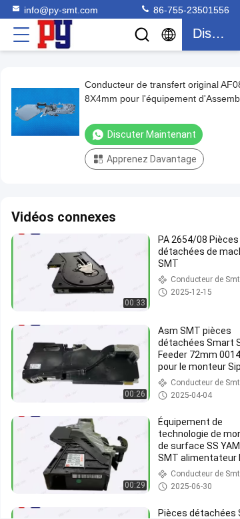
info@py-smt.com (61, 10)
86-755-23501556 (190, 10)
